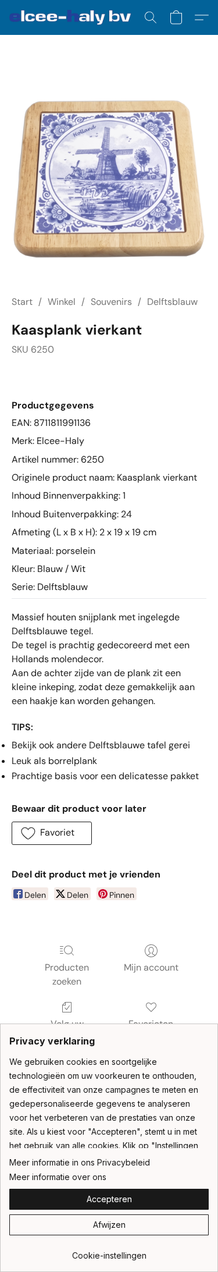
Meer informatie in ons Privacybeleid (79, 1162)
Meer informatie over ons (57, 1177)
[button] (73, 17)
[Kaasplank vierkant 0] (109, 178)
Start (22, 302)
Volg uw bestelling (67, 1031)
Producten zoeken (67, 974)
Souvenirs (111, 302)
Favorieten (150, 1024)
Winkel (62, 302)
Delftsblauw (172, 302)
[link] (109, 1251)
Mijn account (151, 967)
